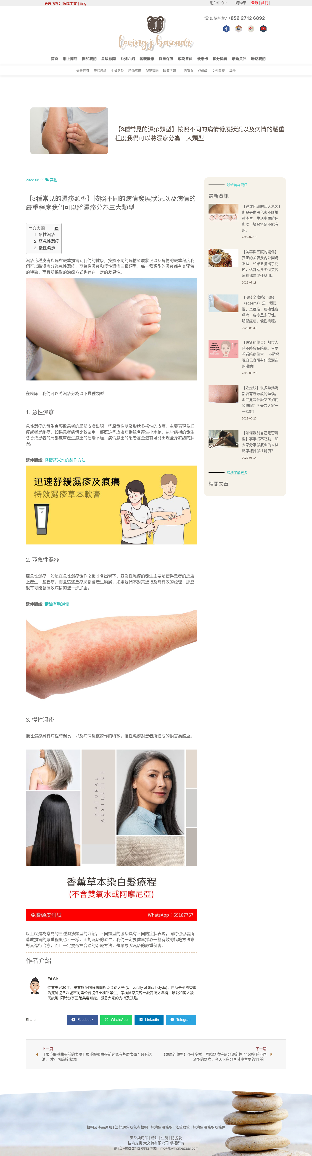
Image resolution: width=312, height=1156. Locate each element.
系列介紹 (127, 58)
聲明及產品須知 (99, 1127)
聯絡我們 (258, 58)
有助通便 (61, 604)
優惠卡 (202, 58)
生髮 (164, 1137)
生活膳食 (186, 70)
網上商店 (70, 58)
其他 (232, 70)
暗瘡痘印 (169, 70)
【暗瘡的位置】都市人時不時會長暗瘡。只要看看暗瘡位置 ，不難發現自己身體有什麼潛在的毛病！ (260, 354)
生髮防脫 (117, 70)
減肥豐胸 (152, 70)
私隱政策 (182, 1127)
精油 (154, 1137)
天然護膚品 (139, 1137)
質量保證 (166, 58)
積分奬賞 (220, 58)
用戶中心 (217, 2)
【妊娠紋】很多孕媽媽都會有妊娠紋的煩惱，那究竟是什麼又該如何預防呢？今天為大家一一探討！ (260, 400)
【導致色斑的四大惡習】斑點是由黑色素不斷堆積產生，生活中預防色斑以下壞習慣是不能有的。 (261, 218)
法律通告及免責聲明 (131, 1127)
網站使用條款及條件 (209, 1127)
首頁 (54, 58)
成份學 (202, 70)
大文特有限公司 (156, 1143)
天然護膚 (100, 70)
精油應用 (134, 70)
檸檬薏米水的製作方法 (65, 460)
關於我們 (89, 58)
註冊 (264, 2)
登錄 (254, 2)
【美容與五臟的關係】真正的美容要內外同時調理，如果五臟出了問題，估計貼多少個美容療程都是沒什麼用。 (260, 264)
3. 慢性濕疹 (44, 248)
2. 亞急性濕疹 (46, 241)
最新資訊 (239, 58)
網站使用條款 (161, 1127)
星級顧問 (108, 58)
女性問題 (218, 70)
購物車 (240, 2)
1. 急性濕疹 (44, 234)
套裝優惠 (147, 58)
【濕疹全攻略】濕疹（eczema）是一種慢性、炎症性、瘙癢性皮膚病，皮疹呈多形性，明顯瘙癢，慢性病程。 (260, 309)
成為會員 (185, 58)
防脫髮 (176, 1137)
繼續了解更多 (237, 472)
